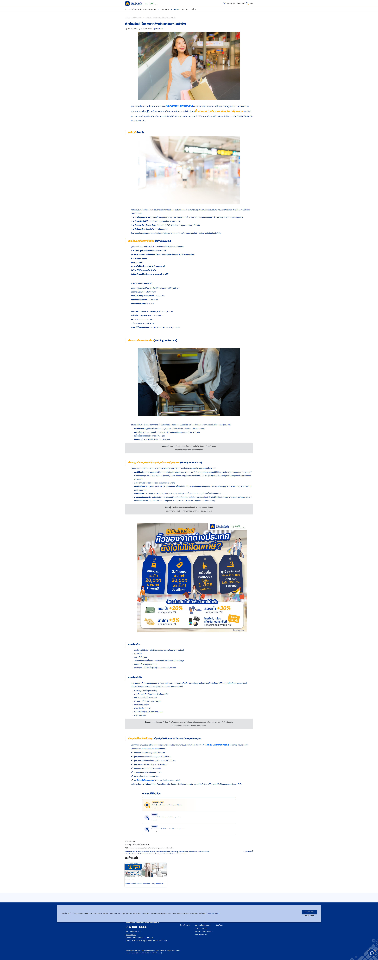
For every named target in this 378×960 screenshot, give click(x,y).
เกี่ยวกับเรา (185, 9)
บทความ (176, 9)
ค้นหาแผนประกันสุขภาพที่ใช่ (133, 9)
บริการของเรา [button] (165, 9)
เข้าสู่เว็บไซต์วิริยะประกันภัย (173, 951)
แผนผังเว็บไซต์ (163, 951)
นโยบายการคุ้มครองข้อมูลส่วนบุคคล (150, 951)
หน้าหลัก (127, 18)
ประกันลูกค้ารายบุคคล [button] (150, 9)
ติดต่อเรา (193, 9)
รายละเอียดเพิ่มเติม (213, 913)
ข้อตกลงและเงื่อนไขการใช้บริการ (133, 951)
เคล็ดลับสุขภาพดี (138, 18)
